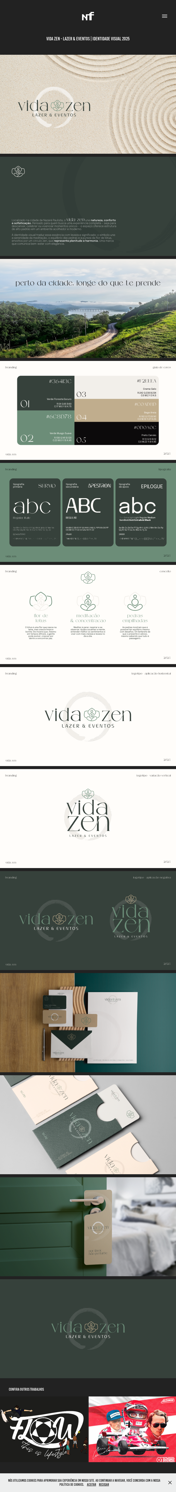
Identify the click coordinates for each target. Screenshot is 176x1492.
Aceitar (91, 1484)
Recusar (104, 1484)
